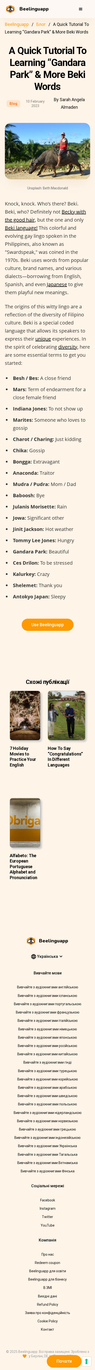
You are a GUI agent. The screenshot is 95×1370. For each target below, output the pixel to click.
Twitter (47, 1217)
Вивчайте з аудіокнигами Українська (47, 1146)
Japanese (57, 284)
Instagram (48, 1208)
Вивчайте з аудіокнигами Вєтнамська (47, 1163)
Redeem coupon (47, 1263)
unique (43, 338)
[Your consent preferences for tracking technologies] (86, 1361)
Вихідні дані (47, 1296)
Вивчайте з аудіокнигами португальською (47, 1004)
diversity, (68, 347)
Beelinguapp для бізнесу (47, 1279)
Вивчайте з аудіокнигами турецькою (47, 1071)
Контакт (47, 1329)
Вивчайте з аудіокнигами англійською (47, 987)
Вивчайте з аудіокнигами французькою (47, 1012)
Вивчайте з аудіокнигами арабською (47, 1088)
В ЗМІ (47, 1288)
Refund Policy (47, 1304)
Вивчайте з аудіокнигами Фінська (48, 1171)
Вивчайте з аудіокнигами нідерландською (48, 1113)
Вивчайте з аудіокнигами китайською (47, 1054)
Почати (64, 1361)
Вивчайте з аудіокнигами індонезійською (47, 1138)
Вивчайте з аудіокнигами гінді (47, 1062)
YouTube (48, 1225)
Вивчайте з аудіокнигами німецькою (47, 1029)
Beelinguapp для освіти (47, 1271)
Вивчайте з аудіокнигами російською (47, 1046)
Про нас (47, 1254)
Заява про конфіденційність (47, 1313)
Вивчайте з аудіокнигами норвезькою (47, 1121)
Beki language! (21, 228)
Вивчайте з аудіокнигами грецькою (47, 1129)
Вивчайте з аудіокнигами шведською (47, 1096)
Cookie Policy (48, 1321)
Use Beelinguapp (47, 624)
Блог (41, 24)
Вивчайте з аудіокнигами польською (47, 1104)
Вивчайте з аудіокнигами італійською (48, 1021)
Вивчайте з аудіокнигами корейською (47, 1079)
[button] (81, 9)
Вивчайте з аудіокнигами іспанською (47, 996)
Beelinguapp (17, 24)
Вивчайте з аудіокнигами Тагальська (47, 1154)
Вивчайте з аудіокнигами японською (47, 1037)
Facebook (47, 1200)
